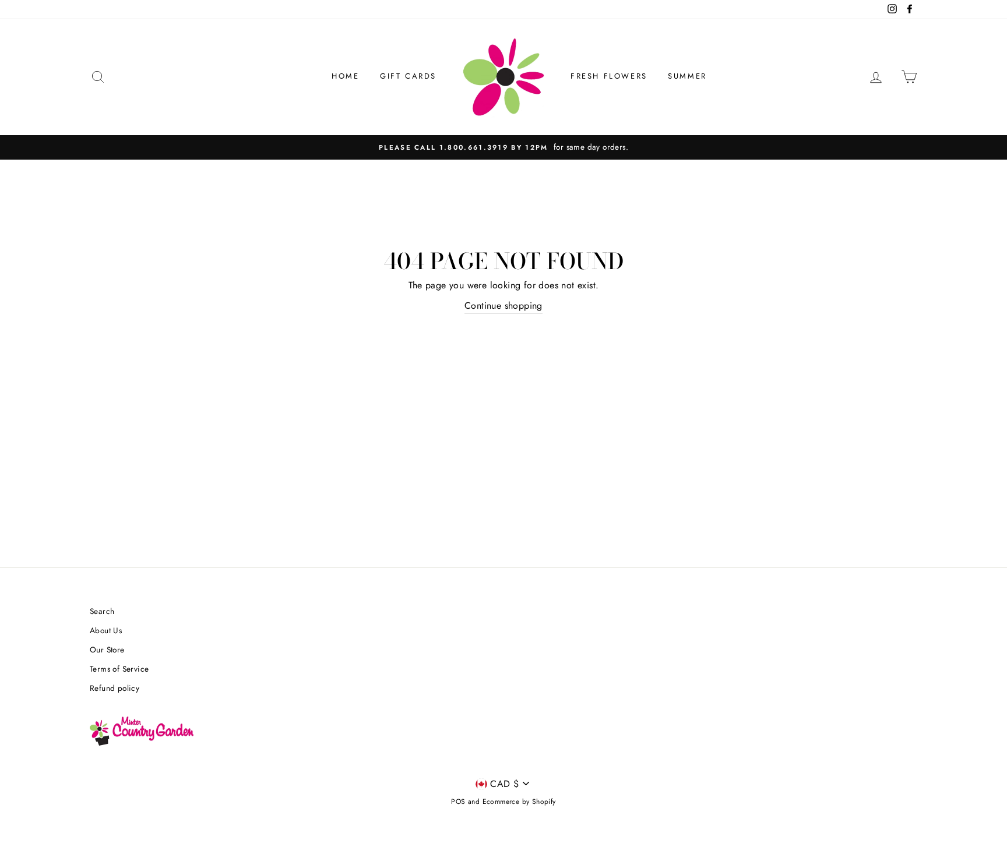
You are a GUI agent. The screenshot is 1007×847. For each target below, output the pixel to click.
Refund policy (114, 688)
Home (345, 76)
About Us (106, 630)
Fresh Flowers (609, 76)
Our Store (107, 649)
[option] (503, 147)
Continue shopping (503, 305)
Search (102, 611)
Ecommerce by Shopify (519, 801)
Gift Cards (408, 76)
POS (458, 801)
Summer (687, 76)
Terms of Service (119, 669)
